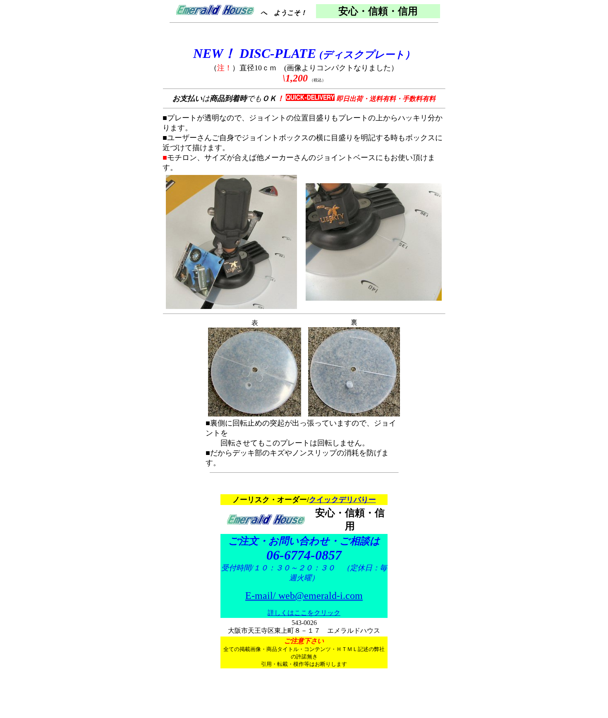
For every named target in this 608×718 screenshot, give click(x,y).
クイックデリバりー (342, 499)
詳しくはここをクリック (304, 612)
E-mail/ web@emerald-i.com (304, 595)
